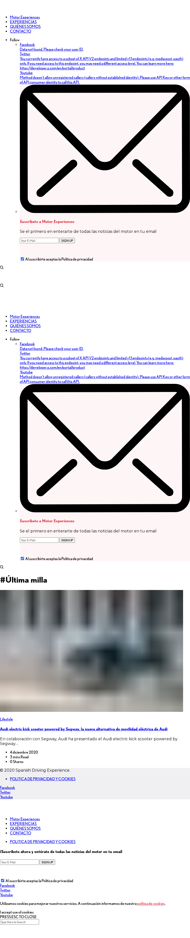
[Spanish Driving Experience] (7, 8)
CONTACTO (20, 833)
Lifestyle (6, 719)
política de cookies (151, 903)
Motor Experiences (25, 819)
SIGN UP (67, 240)
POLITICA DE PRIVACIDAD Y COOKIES (42, 779)
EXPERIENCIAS (23, 823)
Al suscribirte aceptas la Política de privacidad (59, 259)
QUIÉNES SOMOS (25, 828)
